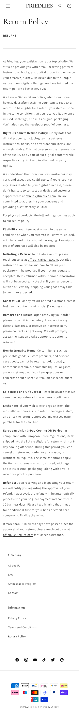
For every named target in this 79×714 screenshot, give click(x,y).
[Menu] (8, 5)
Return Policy (17, 636)
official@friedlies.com (41, 196)
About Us (14, 565)
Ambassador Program (22, 584)
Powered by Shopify (48, 706)
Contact (13, 593)
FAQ (10, 574)
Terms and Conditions (22, 627)
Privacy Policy (17, 618)
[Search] (60, 5)
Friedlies (32, 706)
